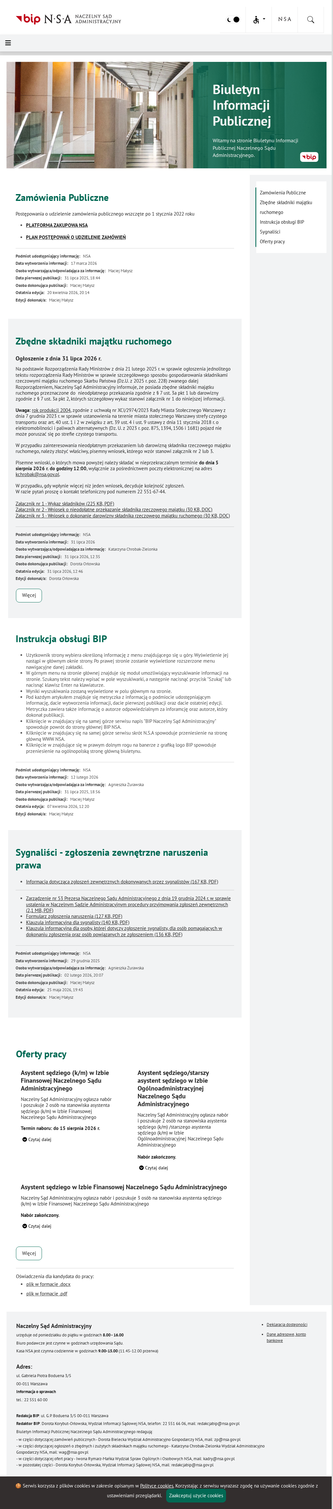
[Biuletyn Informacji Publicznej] (309, 157)
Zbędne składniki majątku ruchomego (286, 207)
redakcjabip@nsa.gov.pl (218, 1423)
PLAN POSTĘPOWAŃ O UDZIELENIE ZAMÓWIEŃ (76, 237)
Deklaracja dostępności (287, 1324)
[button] (258, 20)
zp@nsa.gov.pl (227, 1439)
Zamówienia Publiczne (283, 193)
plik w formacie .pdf (46, 1293)
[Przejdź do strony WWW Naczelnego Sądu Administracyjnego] (284, 18)
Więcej (29, 595)
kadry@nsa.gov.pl (219, 1458)
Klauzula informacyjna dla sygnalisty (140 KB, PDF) (77, 922)
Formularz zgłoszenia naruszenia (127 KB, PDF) (74, 916)
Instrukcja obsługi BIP (282, 222)
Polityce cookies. (157, 1486)
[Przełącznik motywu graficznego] (233, 19)
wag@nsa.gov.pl (73, 1452)
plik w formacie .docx (48, 1284)
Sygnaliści (270, 232)
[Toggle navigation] (8, 43)
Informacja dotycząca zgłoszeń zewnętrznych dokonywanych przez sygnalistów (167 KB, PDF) (122, 882)
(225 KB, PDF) (65, 504)
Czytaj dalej (39, 1139)
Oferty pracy (272, 241)
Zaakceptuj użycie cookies (196, 1495)
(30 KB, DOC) (114, 509)
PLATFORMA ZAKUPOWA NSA (57, 225)
